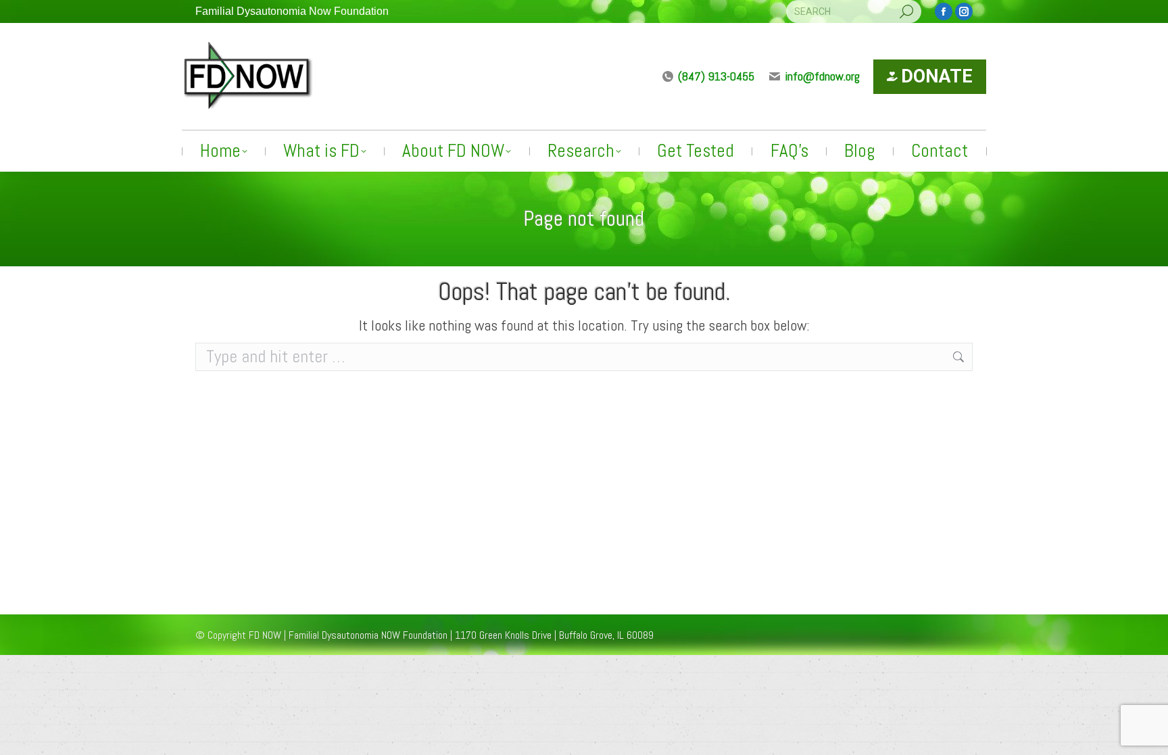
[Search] (906, 11)
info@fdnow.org (822, 76)
